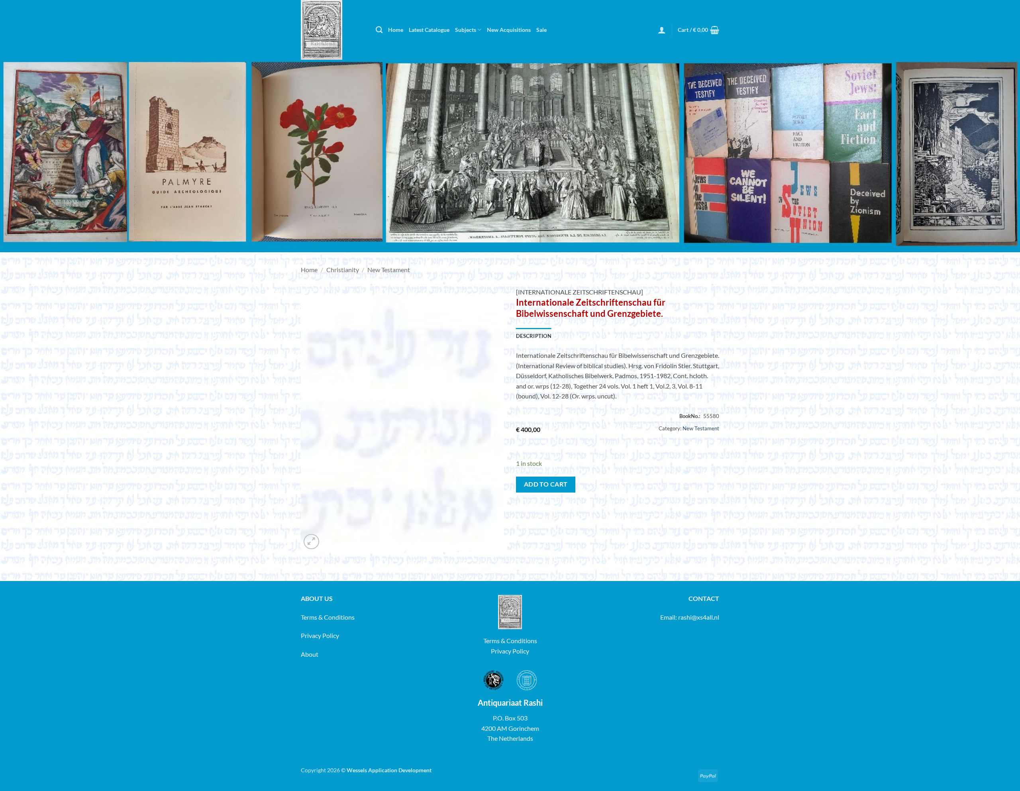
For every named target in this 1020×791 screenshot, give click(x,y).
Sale (541, 29)
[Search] (379, 30)
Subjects (465, 29)
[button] (662, 30)
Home (395, 29)
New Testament (388, 269)
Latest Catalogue (429, 29)
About (309, 654)
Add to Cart (546, 484)
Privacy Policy (320, 635)
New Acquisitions (509, 29)
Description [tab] (533, 336)
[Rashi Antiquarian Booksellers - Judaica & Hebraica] (332, 30)
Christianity (342, 269)
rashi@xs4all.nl (698, 617)
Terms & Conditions (328, 617)
